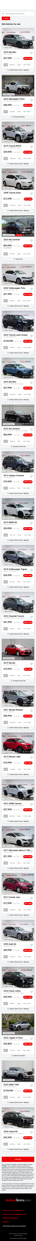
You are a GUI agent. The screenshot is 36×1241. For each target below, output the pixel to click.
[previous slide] (3, 38)
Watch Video (29, 47)
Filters (7, 18)
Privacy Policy (18, 1235)
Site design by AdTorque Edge (18, 1238)
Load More (18, 1159)
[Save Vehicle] (31, 53)
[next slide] (33, 38)
